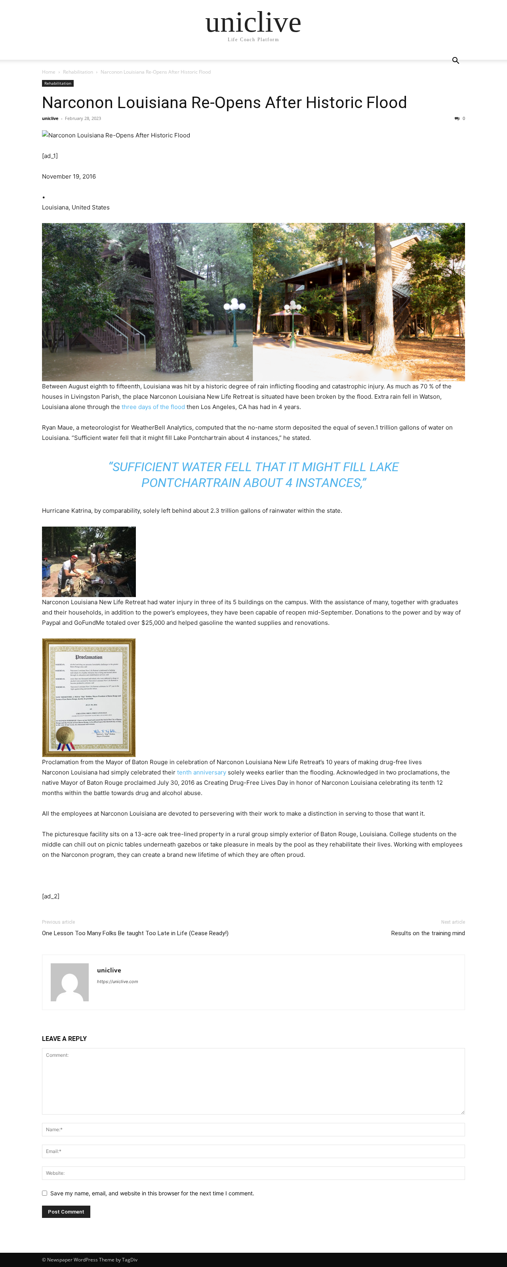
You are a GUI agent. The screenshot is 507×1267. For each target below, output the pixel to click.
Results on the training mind (428, 933)
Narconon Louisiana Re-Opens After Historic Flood (224, 102)
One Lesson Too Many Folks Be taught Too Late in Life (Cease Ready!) (135, 933)
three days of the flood (153, 407)
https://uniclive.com (117, 981)
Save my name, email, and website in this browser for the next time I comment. (152, 1193)
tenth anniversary (201, 772)
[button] (455, 61)
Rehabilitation (78, 71)
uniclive (50, 118)
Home (48, 71)
